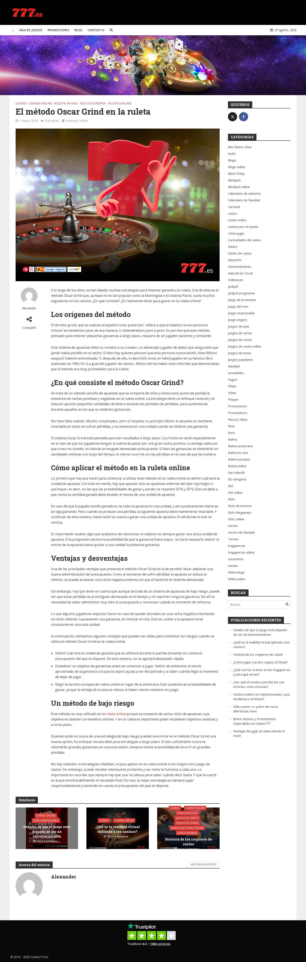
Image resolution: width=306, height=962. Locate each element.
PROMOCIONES (58, 30)
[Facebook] (243, 116)
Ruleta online (119, 103)
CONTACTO (96, 30)
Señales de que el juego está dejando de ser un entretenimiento (46, 831)
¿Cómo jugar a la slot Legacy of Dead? (260, 662)
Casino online (40, 103)
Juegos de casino (187, 823)
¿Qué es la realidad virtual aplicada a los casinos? (117, 829)
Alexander (29, 308)
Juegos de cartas (187, 818)
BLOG (78, 30)
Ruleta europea (93, 103)
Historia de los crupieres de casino (188, 841)
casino (21, 103)
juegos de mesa (187, 833)
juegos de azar (187, 813)
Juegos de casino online (187, 828)
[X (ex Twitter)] (232, 116)
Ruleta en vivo (66, 103)
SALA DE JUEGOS (30, 30)
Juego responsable (46, 820)
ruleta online (116, 714)
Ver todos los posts (203, 864)
